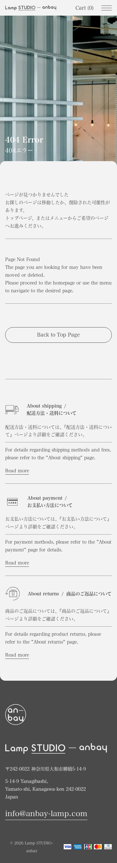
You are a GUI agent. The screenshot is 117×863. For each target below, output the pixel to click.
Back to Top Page (58, 334)
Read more (17, 470)
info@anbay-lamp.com (46, 813)
